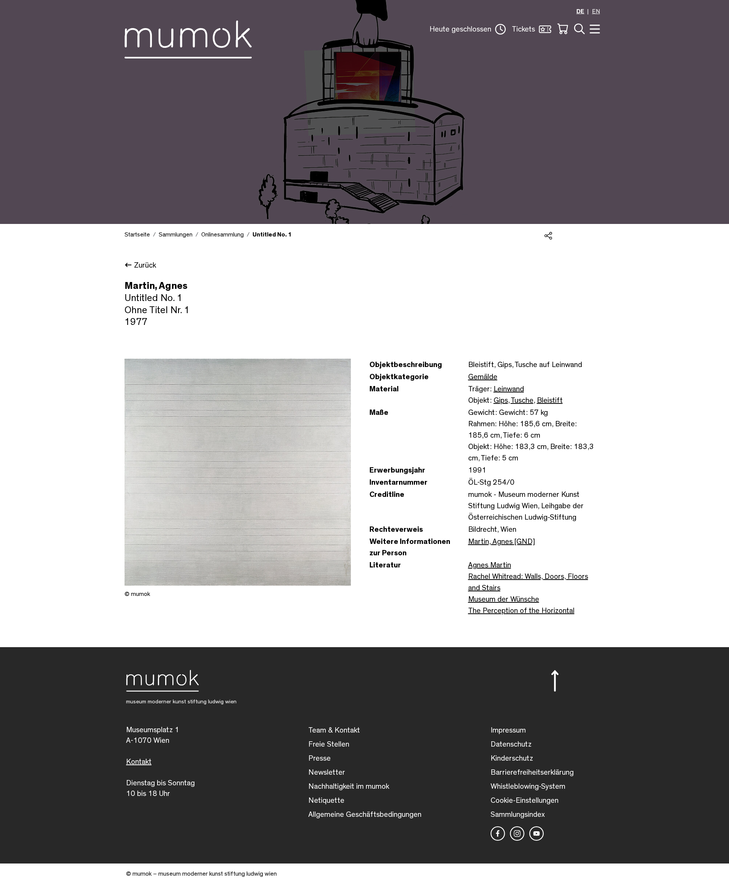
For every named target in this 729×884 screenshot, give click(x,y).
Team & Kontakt (334, 730)
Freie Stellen (328, 744)
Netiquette (326, 800)
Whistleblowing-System (528, 786)
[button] (467, 29)
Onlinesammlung (222, 235)
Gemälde (482, 377)
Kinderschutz (512, 758)
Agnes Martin (489, 565)
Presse (319, 758)
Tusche (522, 400)
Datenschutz (511, 744)
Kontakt (138, 762)
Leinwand (509, 389)
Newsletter (326, 772)
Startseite (137, 235)
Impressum (508, 730)
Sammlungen (176, 235)
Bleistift (550, 400)
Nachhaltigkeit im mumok (348, 786)
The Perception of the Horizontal (521, 611)
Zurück (145, 265)
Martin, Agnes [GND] (501, 541)
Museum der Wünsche (503, 599)
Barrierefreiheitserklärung (532, 772)
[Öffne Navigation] (594, 28)
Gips (501, 400)
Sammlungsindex (518, 814)
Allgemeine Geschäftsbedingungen (364, 814)
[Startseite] (188, 38)
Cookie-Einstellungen (525, 800)
